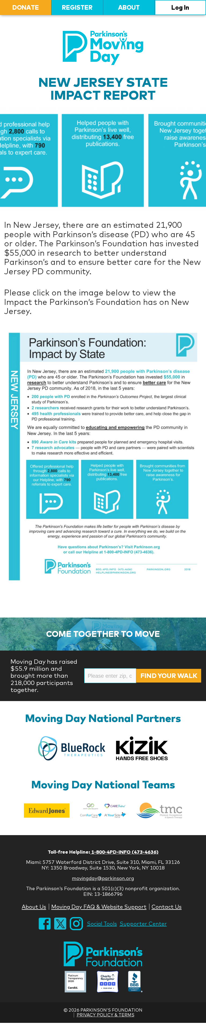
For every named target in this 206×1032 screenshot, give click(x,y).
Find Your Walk (168, 676)
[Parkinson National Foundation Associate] (75, 982)
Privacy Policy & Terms (105, 1014)
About (129, 7)
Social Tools (102, 923)
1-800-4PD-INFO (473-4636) (124, 852)
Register (77, 7)
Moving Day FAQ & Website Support (98, 907)
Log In (180, 7)
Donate (25, 7)
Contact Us (167, 907)
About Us (34, 907)
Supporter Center (143, 923)
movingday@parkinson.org (103, 878)
